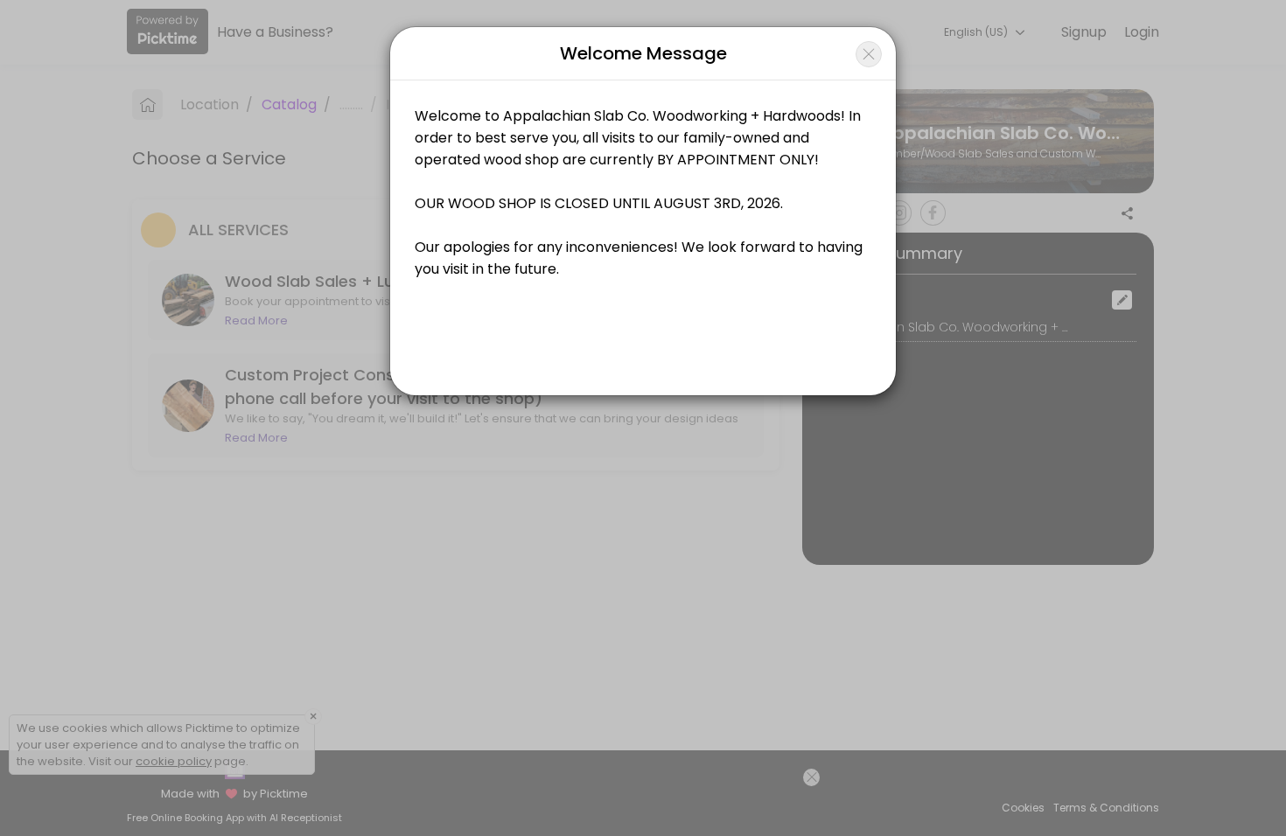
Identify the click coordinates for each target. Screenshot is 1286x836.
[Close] (869, 54)
